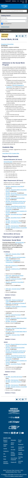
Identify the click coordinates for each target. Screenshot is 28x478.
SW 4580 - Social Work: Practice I (13, 217)
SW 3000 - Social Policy (11, 193)
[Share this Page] (19, 36)
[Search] (26, 21)
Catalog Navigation (6, 30)
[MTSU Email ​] (26, 1)
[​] (12, 433)
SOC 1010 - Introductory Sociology (14, 278)
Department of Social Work (7, 44)
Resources (20, 444)
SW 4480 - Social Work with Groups (14, 214)
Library (12, 447)
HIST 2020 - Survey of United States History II (16, 331)
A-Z (18, 1)
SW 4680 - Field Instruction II (12, 226)
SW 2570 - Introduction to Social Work (14, 186)
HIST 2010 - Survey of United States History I (16, 328)
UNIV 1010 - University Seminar (13, 288)
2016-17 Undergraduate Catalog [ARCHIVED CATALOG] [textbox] (12, 11)
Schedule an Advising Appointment (21, 448)
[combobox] (14, 11)
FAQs (4, 459)
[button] (26, 2)
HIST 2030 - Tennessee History (13, 334)
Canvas (5, 448)
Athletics (14, 1)
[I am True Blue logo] (14, 417)
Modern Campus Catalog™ (16, 476)
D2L (4, 453)
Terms (19, 471)
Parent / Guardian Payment (13, 454)
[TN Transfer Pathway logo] (14, 421)
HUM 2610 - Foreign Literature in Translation (16, 306)
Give (23, 2)
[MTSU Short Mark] (4, 6)
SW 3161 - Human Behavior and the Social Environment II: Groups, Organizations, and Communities (16, 208)
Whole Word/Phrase (7, 23)
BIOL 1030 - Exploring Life (12, 265)
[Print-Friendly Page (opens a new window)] (22, 36)
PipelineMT (8, 1)
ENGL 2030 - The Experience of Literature (15, 303)
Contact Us (6, 451)
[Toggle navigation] (25, 6)
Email (4, 456)
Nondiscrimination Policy (11, 471)
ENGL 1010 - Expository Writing (13, 254)
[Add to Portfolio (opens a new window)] (16, 36)
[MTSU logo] (14, 410)
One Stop (13, 449)
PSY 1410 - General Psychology (13, 314)
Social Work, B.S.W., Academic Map (10, 153)
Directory (22, 1)
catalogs (5, 474)
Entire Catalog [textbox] (4, 18)
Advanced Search (5, 26)
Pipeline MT (13, 462)
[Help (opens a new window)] (25, 36)
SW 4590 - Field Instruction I (12, 221)
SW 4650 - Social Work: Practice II (13, 222)
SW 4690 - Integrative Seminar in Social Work (16, 227)
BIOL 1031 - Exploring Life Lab (13, 268)
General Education (8, 161)
